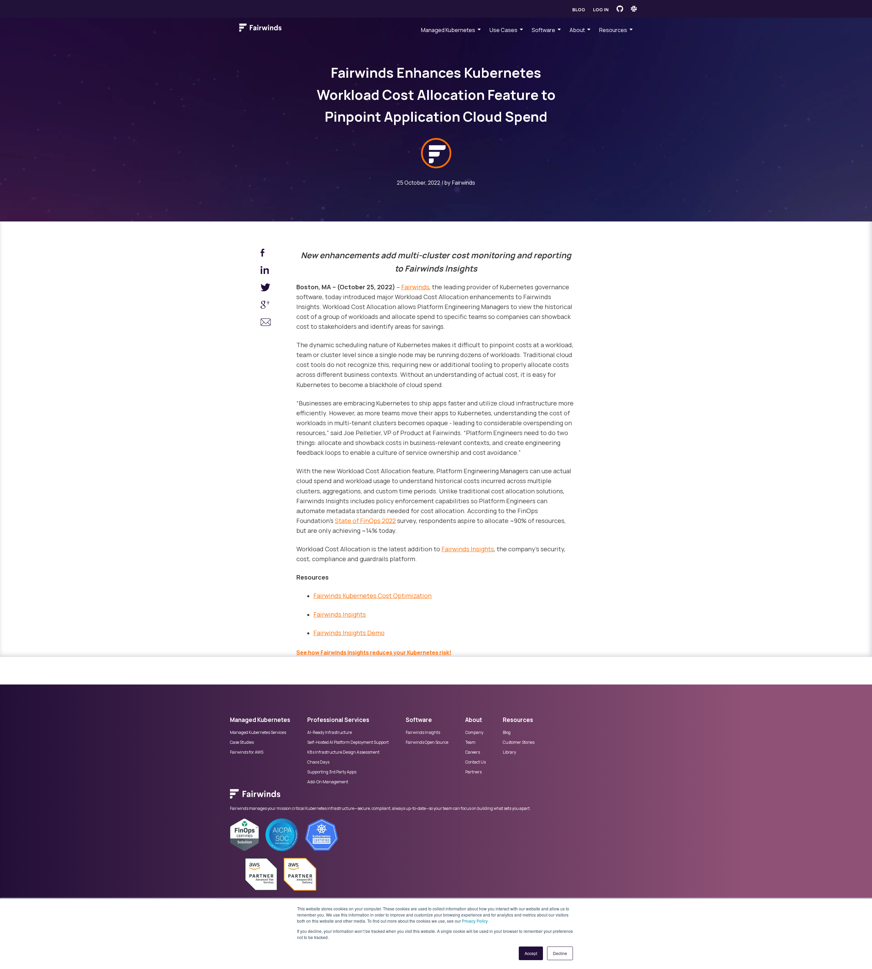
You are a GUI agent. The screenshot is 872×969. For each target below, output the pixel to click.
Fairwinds (463, 182)
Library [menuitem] (509, 752)
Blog (578, 9)
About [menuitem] (577, 30)
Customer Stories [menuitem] (518, 742)
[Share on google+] (265, 306)
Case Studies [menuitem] (242, 742)
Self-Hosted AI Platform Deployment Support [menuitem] (348, 742)
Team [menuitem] (470, 742)
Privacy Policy (475, 921)
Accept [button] (531, 953)
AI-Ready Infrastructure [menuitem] (329, 732)
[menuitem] (436, 797)
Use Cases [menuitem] (503, 30)
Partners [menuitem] (473, 772)
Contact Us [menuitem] (475, 762)
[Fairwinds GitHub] (620, 8)
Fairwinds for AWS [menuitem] (246, 752)
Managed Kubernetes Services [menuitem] (258, 732)
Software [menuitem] (543, 30)
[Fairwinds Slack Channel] (634, 8)
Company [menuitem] (474, 732)
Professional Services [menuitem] (338, 720)
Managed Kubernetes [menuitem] (448, 30)
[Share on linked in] (265, 271)
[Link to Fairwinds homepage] (260, 29)
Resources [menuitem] (613, 30)
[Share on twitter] (265, 288)
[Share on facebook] (265, 254)
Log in (601, 9)
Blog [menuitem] (507, 732)
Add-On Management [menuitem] (327, 782)
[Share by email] (265, 323)
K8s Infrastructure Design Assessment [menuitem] (343, 752)
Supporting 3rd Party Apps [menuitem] (331, 772)
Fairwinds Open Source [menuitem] (427, 742)
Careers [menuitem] (472, 752)
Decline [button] (560, 953)
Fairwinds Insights (467, 549)
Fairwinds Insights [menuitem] (423, 732)
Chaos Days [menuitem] (318, 762)
